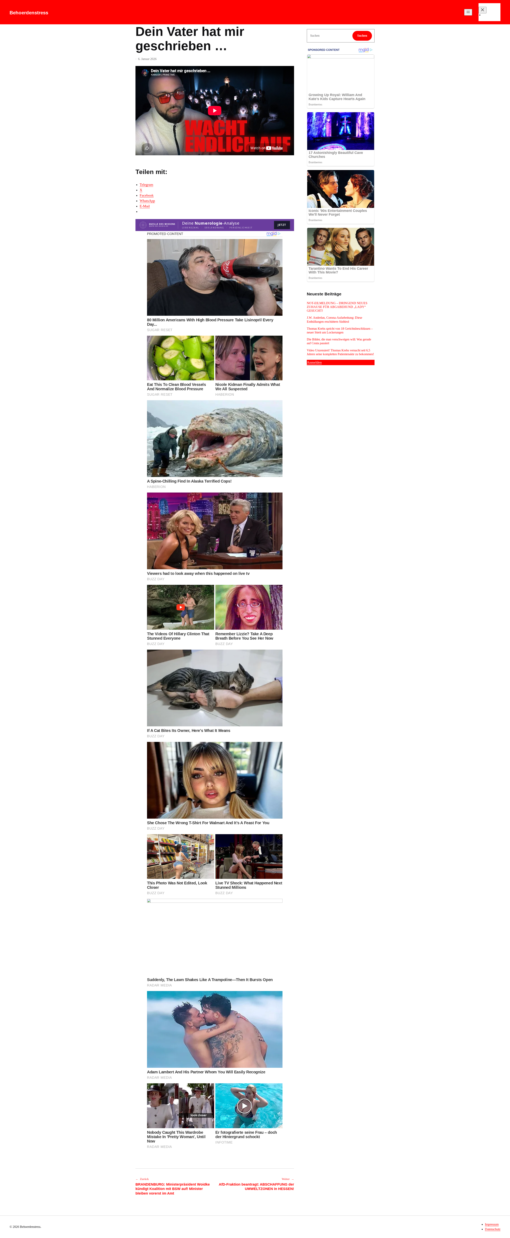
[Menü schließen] (482, 10)
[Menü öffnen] (468, 12)
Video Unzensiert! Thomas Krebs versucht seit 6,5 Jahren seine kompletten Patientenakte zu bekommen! (340, 352)
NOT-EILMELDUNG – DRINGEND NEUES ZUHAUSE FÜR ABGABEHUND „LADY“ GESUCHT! (337, 306)
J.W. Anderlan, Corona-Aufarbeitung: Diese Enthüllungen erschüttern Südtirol (334, 319)
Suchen (362, 35)
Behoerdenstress (29, 12)
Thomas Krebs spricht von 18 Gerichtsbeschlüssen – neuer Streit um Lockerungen (340, 330)
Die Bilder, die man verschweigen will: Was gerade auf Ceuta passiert (339, 341)
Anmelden (314, 362)
